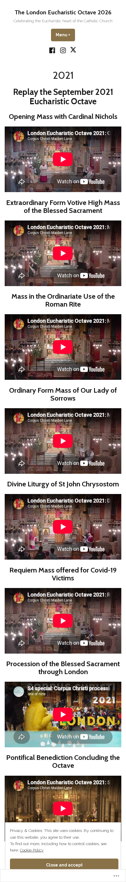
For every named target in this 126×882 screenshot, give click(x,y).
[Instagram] (63, 50)
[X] (72, 50)
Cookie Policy (32, 850)
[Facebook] (52, 50)
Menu (65, 35)
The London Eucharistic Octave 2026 (63, 12)
